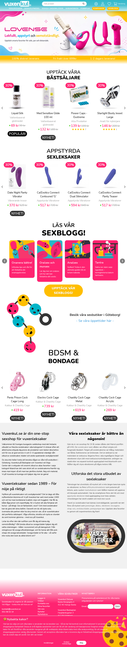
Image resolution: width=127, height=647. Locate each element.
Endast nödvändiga (66, 643)
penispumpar (95, 508)
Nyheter (41, 611)
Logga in (41, 598)
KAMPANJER (98, 8)
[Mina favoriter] (110, 4)
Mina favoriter (44, 606)
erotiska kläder (83, 508)
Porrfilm (85, 8)
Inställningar (48, 643)
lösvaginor (115, 505)
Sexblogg (113, 8)
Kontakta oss (43, 603)
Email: (84, 606)
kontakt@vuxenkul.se (11, 609)
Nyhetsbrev (43, 614)
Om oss (41, 609)
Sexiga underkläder (52, 8)
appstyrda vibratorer (76, 496)
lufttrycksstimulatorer (96, 487)
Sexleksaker (15, 8)
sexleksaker (83, 447)
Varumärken (71, 8)
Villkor (41, 601)
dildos (98, 505)
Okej (81, 643)
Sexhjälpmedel (32, 8)
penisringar (90, 505)
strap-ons (71, 508)
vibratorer (106, 505)
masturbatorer (91, 490)
